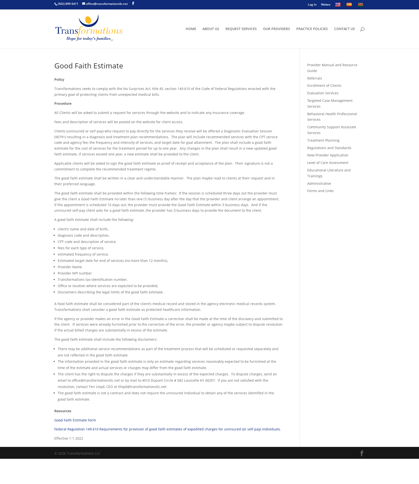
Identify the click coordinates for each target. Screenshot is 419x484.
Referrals (314, 78)
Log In (312, 5)
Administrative (319, 183)
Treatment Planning (323, 140)
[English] (338, 5)
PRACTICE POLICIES (312, 29)
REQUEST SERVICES (241, 29)
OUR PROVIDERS (276, 29)
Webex (325, 5)
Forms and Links (320, 190)
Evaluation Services (322, 93)
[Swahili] (361, 5)
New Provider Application (327, 155)
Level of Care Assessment (327, 162)
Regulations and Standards (329, 147)
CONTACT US (344, 29)
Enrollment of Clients (324, 85)
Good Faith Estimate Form (75, 420)
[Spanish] (349, 5)
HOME (191, 29)
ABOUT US (210, 29)
